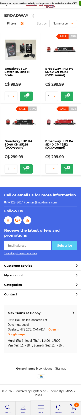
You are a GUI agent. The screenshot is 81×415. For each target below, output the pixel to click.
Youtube (27, 220)
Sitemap (60, 368)
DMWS (68, 391)
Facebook (8, 220)
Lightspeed (38, 391)
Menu (40, 412)
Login (23, 412)
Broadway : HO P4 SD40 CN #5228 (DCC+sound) (18, 144)
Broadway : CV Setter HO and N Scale (17, 72)
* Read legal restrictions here (20, 253)
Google (18, 220)
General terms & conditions (34, 368)
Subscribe (64, 245)
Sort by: (42, 23)
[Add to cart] (26, 96)
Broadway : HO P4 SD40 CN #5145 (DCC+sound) (59, 72)
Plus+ (38, 395)
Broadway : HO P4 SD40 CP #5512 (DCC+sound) (59, 144)
